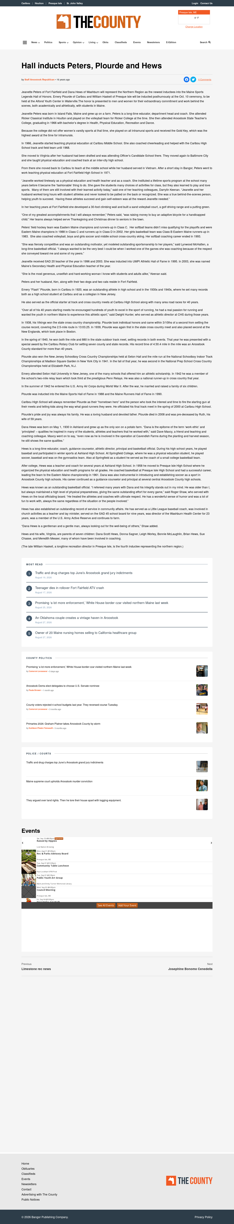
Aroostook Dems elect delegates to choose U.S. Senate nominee (62, 686)
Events (137, 42)
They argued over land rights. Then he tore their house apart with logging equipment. (73, 800)
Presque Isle (55, 3)
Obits (105, 42)
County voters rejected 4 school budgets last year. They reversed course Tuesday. (72, 705)
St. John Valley (75, 3)
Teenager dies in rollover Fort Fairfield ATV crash (69, 587)
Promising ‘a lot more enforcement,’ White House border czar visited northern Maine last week (101, 602)
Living (92, 42)
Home (25, 1163)
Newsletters (153, 42)
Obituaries (28, 1168)
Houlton (39, 3)
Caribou (25, 3)
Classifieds (121, 42)
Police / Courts (38, 753)
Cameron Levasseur (38, 671)
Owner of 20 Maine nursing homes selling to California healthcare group (85, 632)
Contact (26, 1189)
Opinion (77, 42)
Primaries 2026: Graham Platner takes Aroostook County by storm (63, 723)
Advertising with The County (39, 1194)
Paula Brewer (35, 690)
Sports (62, 42)
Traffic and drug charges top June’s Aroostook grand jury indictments (83, 572)
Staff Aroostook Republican (40, 79)
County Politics (39, 658)
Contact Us (206, 3)
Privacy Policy (204, 1217)
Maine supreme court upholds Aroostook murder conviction (59, 781)
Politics (48, 42)
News (34, 42)
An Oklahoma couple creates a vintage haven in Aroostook (76, 617)
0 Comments (204, 79)
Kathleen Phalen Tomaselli (41, 728)
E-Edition (171, 42)
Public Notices (30, 1199)
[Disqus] (117, 1022)
